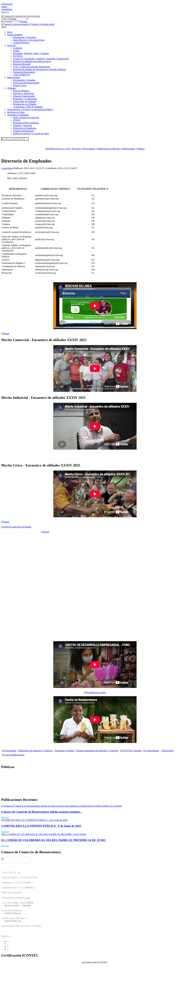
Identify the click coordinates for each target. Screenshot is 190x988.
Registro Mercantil (21, 64)
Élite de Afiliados (21, 90)
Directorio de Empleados (24, 128)
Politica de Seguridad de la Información (19, 793)
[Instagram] (7, 949)
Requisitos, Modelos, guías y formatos (31, 53)
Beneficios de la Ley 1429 (58, 148)
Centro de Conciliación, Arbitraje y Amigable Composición (41, 58)
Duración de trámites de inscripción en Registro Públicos (39, 69)
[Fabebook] (7, 941)
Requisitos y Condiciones (25, 99)
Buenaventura (13, 77)
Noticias (5, 817)
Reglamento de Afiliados (24, 104)
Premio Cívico (20, 85)
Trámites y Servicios (22, 125)
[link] (8, 12)
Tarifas (16, 50)
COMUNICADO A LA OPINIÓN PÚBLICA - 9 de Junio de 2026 (41, 825)
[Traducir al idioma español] (15, 24)
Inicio (9, 32)
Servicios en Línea (15, 112)
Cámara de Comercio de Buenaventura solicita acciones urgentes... (41, 811)
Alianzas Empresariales (24, 96)
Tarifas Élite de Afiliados (24, 101)
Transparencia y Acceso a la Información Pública (30, 109)
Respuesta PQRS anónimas (26, 123)
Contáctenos (7, 168)
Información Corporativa (24, 37)
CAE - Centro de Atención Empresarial (31, 66)
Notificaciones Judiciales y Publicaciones (116, 148)
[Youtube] (7, 946)
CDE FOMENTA (21, 74)
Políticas (141, 148)
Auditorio (17, 48)
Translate (23, 21)
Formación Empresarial (24, 72)
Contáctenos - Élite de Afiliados (28, 107)
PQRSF (16, 120)
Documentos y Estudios (24, 80)
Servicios (11, 45)
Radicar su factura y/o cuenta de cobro (31, 133)
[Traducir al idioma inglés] (41, 24)
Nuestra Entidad (14, 34)
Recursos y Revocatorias (83, 148)
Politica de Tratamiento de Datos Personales (21, 773)
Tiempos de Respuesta (23, 131)
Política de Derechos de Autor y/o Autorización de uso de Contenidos (33, 783)
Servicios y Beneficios (23, 93)
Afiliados (11, 88)
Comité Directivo (21, 42)
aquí (27, 897)
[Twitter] (7, 943)
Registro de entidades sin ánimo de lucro (32, 61)
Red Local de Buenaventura (26, 82)
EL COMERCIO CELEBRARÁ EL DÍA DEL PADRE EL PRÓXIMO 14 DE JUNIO (53, 840)
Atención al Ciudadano (18, 115)
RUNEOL (18, 56)
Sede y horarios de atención (26, 117)
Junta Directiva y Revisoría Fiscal (29, 40)
